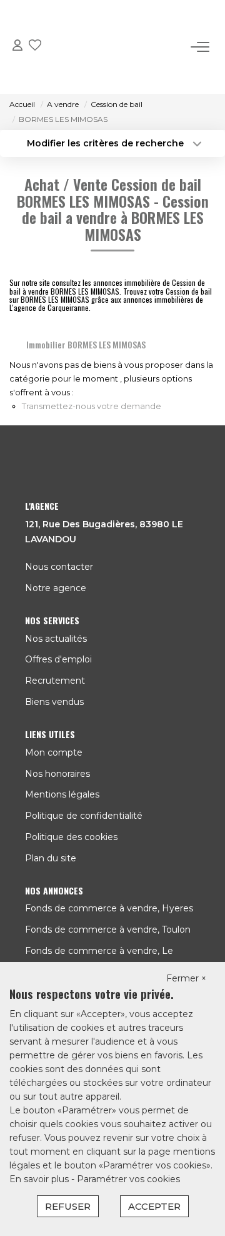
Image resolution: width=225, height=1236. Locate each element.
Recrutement (55, 680)
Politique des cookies (71, 837)
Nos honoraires (57, 773)
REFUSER (68, 1206)
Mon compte (53, 752)
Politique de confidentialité (83, 815)
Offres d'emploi (58, 659)
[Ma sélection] (35, 47)
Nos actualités (56, 638)
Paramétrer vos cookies (128, 1179)
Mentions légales (62, 794)
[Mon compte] (17, 47)
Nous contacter (59, 566)
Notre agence (55, 588)
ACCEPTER (154, 1206)
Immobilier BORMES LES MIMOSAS (86, 344)
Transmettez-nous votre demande (91, 406)
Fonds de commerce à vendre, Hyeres (109, 908)
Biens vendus (54, 701)
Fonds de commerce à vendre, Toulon (108, 929)
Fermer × (186, 978)
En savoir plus (40, 1179)
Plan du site (50, 858)
